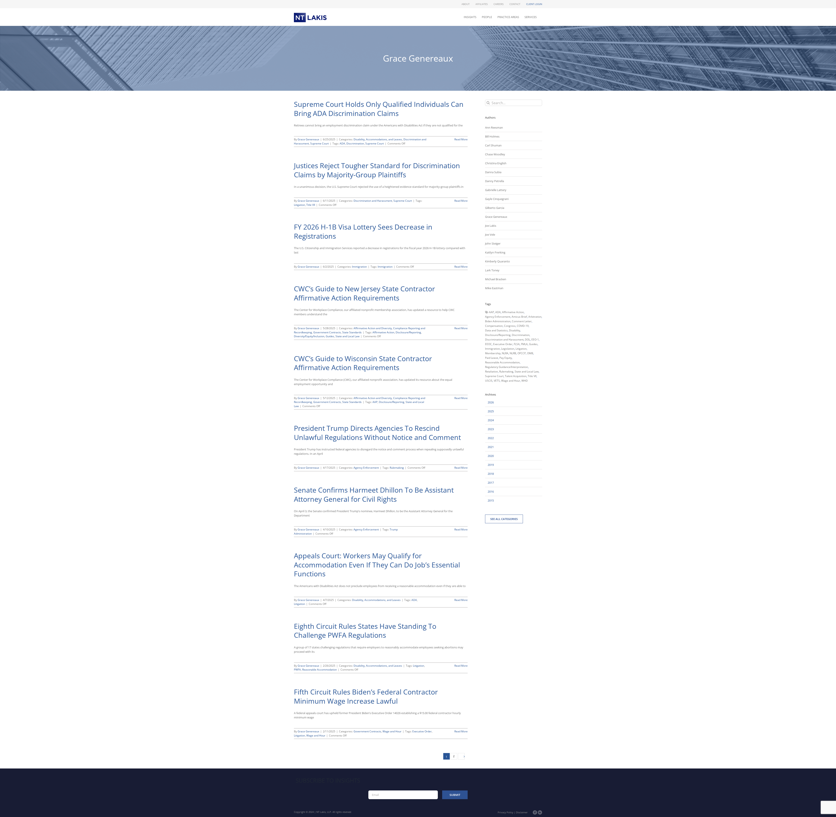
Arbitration (534, 317)
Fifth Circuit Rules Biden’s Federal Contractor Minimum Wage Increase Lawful (366, 696)
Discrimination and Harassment (373, 201)
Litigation (299, 205)
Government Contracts (327, 332)
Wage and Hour (392, 731)
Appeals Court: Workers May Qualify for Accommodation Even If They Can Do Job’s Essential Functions (377, 564)
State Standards (352, 332)
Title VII (310, 205)
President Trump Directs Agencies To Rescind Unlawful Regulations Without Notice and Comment (377, 432)
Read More (461, 139)
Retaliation (491, 371)
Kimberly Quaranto (497, 261)
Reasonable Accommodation (319, 669)
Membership (493, 353)
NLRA (505, 353)
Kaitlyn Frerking (495, 252)
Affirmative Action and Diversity (373, 328)
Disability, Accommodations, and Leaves (378, 139)
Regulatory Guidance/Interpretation (506, 367)
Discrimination (355, 143)
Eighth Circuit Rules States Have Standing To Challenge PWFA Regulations (365, 630)
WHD (524, 380)
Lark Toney (492, 270)
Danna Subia (493, 172)
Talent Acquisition (515, 376)
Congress (510, 326)
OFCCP (521, 353)
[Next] (461, 756)
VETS (497, 380)
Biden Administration (498, 321)
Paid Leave (491, 358)
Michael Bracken (495, 279)
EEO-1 (535, 339)
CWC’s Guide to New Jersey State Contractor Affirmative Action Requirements (364, 293)
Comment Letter (522, 321)
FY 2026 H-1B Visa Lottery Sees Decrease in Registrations (363, 231)
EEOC (488, 344)
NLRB (513, 353)
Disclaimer (522, 812)
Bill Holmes (492, 136)
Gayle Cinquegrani (497, 199)
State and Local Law (347, 336)
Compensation (494, 326)
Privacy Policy (505, 812)
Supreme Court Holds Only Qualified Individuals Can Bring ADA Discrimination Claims (379, 108)
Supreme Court (319, 143)
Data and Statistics (496, 330)
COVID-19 (523, 326)
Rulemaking (397, 468)
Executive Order (422, 731)
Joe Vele (490, 235)
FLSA (517, 344)
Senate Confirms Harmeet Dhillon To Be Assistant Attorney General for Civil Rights (374, 494)
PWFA (297, 669)
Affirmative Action (383, 332)
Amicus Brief (519, 317)
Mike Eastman (494, 288)
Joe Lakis (490, 226)
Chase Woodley (495, 154)
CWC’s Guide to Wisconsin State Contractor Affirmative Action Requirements (363, 363)
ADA (342, 143)
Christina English (495, 163)
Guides (330, 336)
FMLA (524, 344)
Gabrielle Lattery (495, 190)
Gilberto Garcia (494, 208)
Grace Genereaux (308, 139)
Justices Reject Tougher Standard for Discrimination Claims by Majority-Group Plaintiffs (377, 170)
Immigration (359, 266)
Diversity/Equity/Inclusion (309, 336)
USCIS (488, 380)
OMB (530, 353)
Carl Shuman (493, 145)
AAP (375, 402)
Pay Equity (505, 358)
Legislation (507, 349)
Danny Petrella (494, 181)
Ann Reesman (494, 127)
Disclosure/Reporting (408, 332)
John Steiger (493, 243)
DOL (527, 339)
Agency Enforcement (366, 468)
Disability (514, 330)
